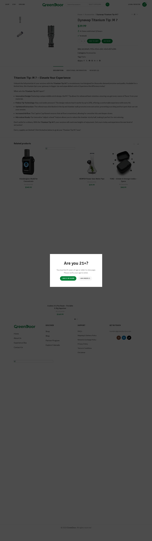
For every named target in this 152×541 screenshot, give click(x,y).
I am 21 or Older (68, 278)
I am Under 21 (85, 278)
